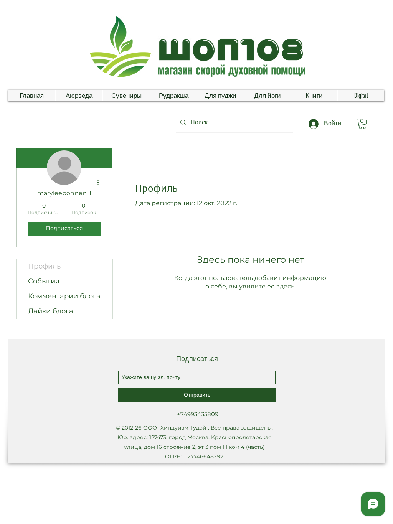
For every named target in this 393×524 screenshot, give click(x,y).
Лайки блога (50, 311)
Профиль (44, 266)
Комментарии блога (64, 296)
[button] (362, 124)
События (43, 281)
